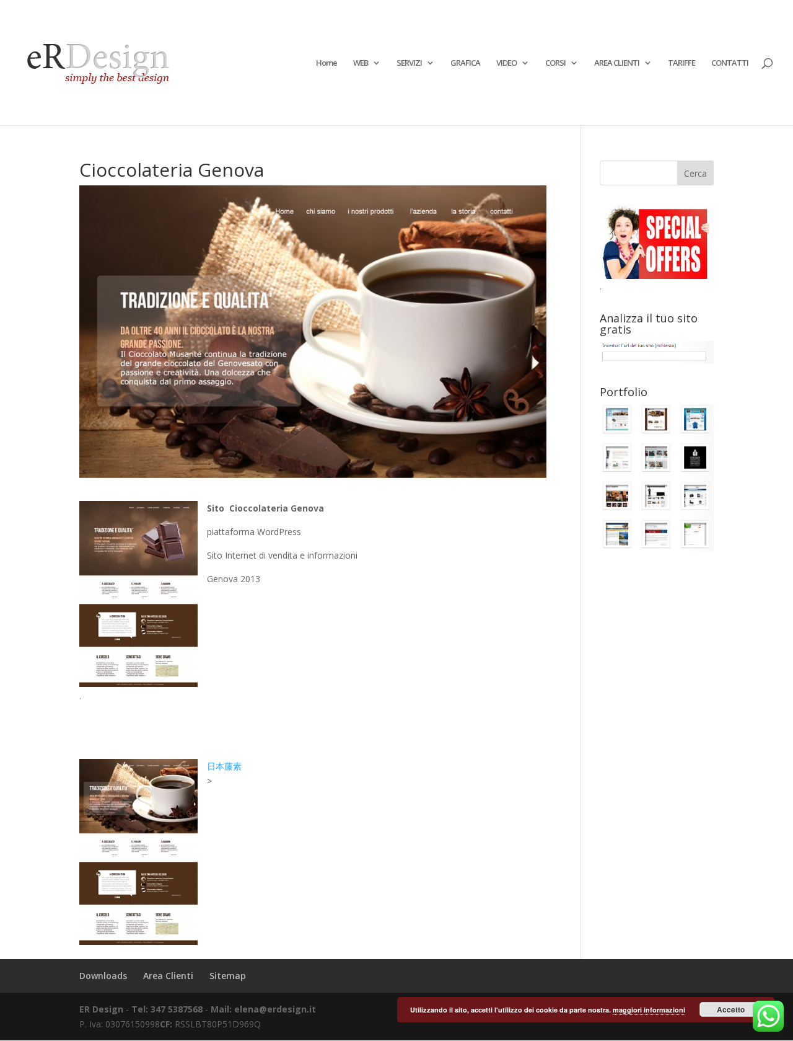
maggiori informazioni (649, 1009)
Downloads (103, 975)
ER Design (101, 1009)
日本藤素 (224, 766)
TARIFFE (681, 63)
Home (326, 63)
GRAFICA (465, 63)
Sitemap (227, 975)
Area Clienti (168, 975)
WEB (360, 63)
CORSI (555, 63)
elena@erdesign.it (275, 1009)
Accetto (731, 1009)
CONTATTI (729, 63)
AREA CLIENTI (616, 63)
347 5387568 (178, 1009)
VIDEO (506, 63)
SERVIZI (409, 63)
